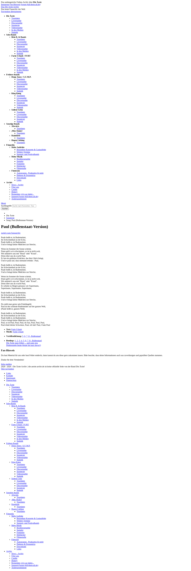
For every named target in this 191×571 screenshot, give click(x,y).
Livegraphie (16, 21)
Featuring (20, 164)
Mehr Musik (16, 525)
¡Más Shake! (16, 500)
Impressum (10, 378)
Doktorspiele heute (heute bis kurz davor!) (23, 345)
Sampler (20, 161)
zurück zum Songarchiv (11, 233)
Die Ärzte (10, 385)
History (14, 192)
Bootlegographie (23, 159)
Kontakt (9, 376)
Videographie (16, 28)
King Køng (16, 462)
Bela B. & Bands (18, 406)
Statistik (14, 32)
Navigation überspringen (11, 11)
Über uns (15, 187)
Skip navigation (7, 369)
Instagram (5, 4)
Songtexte (15, 25)
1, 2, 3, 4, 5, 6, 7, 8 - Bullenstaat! (28, 340)
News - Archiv (17, 185)
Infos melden (6, 364)
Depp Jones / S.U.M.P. (20, 446)
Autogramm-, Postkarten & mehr (30, 173)
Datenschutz (11, 380)
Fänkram (15, 539)
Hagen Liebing (17, 509)
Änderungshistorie (19, 199)
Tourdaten (15, 18)
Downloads (21, 178)
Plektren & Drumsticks (26, 175)
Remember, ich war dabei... (22, 194)
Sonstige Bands (12, 493)
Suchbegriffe (6, 206)
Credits (14, 189)
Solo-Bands (11, 403)
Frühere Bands (12, 443)
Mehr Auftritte (17, 516)
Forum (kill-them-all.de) (30, 4)
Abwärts (14, 495)
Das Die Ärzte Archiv (10, 7)
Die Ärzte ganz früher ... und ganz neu (22, 343)
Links (19, 180)
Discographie (16, 23)
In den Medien (17, 30)
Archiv (9, 551)
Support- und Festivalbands (28, 154)
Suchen (5, 209)
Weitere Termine (23, 152)
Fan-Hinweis (15, 4)
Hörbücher (21, 166)
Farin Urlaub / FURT (20, 425)
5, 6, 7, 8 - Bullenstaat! (31, 336)
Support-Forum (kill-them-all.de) (24, 196)
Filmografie (21, 168)
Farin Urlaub (16, 329)
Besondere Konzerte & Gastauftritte (31, 150)
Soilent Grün (16, 478)
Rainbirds (15, 504)
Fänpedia (10, 514)
